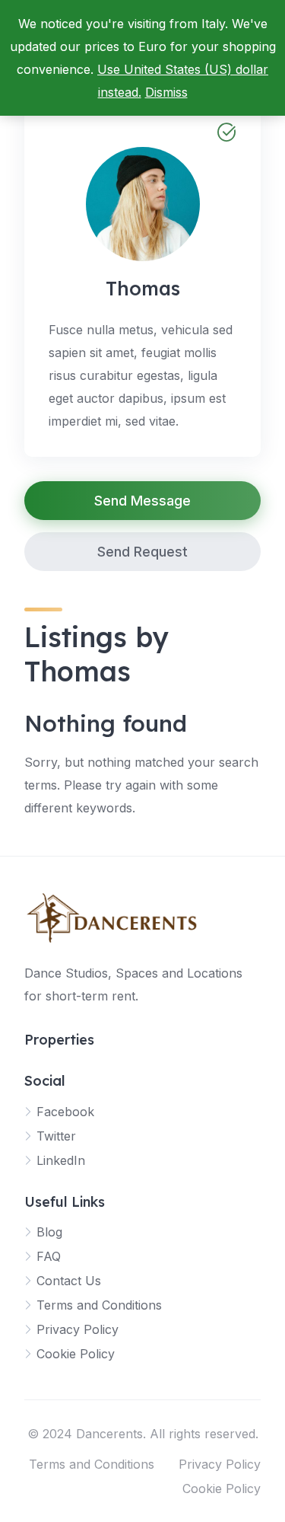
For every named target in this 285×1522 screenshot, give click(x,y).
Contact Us (68, 1280)
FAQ (48, 1256)
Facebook (65, 1111)
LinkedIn (60, 1160)
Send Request (142, 552)
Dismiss (166, 92)
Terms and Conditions (99, 1305)
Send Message (142, 501)
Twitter (56, 1136)
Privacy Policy (77, 1329)
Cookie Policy (75, 1353)
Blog (49, 1232)
